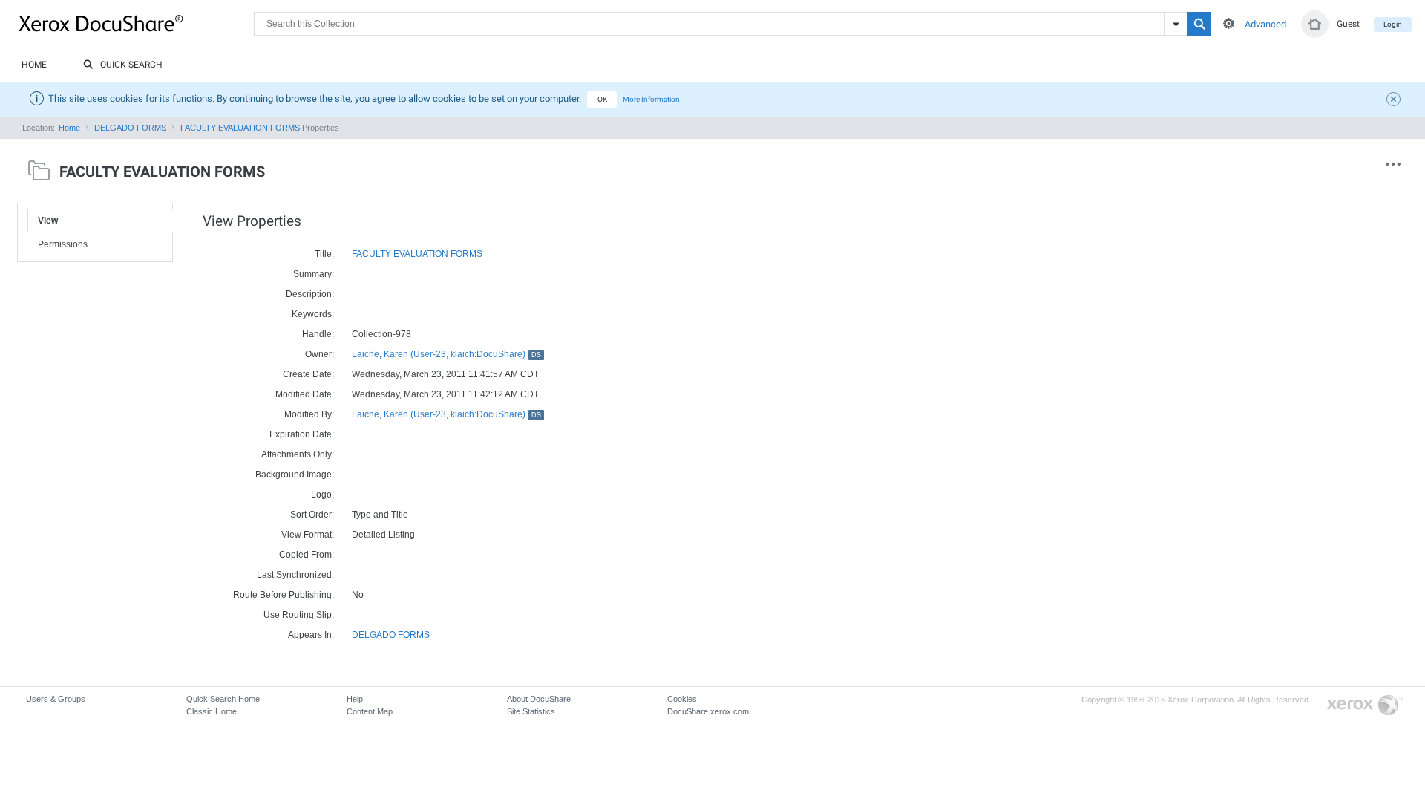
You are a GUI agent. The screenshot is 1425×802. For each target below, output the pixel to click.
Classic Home (211, 711)
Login (1392, 24)
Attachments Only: (297, 454)
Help (355, 698)
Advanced (1265, 24)
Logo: (322, 494)
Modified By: (309, 414)
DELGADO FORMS (130, 127)
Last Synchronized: (295, 575)
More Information (651, 99)
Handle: (318, 334)
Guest (1348, 24)
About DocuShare (539, 698)
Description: (310, 294)
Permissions (63, 244)
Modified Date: (304, 394)
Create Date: (308, 374)
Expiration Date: (301, 434)
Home (34, 64)
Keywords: (313, 314)
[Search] (1199, 24)
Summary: (313, 274)
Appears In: (311, 635)
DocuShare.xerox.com (708, 711)
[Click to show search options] (1228, 23)
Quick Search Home (223, 698)
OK (602, 99)
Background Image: (294, 474)
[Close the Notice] (1395, 101)
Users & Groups (55, 698)
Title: (324, 254)
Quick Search (131, 64)
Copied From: (306, 555)
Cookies (682, 698)
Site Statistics (531, 711)
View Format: (307, 534)
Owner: (319, 354)
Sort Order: (312, 514)
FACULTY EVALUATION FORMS (240, 127)
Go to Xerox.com (1365, 706)
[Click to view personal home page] (1315, 24)
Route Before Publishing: (283, 595)
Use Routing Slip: (298, 615)
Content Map (370, 711)
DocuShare (136, 23)
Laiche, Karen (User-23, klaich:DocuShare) (446, 354)
